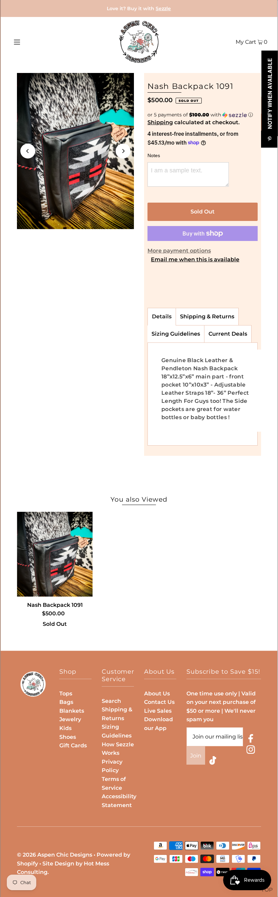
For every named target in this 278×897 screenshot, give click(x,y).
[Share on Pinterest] (269, 139)
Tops (65, 693)
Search (111, 701)
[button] (202, 115)
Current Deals (228, 334)
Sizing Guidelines (176, 334)
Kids (65, 728)
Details (162, 316)
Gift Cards (73, 745)
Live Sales (158, 711)
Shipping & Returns (207, 316)
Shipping (160, 122)
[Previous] (27, 151)
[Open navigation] (31, 42)
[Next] (123, 151)
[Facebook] (250, 739)
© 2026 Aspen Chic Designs (54, 855)
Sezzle (163, 8)
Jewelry (70, 719)
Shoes (67, 737)
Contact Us (159, 702)
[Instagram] (250, 750)
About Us (157, 693)
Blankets (71, 711)
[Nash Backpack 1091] (55, 554)
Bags (66, 702)
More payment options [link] (179, 250)
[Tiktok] (213, 761)
